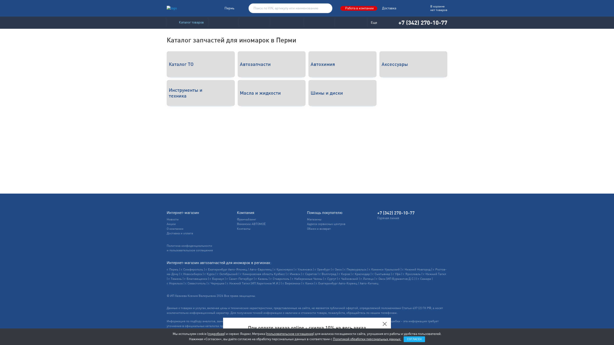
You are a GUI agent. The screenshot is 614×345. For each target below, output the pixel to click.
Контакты (243, 228)
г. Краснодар (361, 274)
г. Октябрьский (227, 274)
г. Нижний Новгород (416, 269)
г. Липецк (367, 279)
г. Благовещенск (195, 279)
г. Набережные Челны (307, 279)
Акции (171, 224)
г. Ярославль (412, 274)
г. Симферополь (192, 269)
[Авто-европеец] (286, 23)
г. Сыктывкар (381, 274)
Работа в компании (359, 8)
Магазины (314, 219)
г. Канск (308, 283)
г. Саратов (310, 274)
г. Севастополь (195, 283)
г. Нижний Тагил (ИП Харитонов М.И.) (253, 283)
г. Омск (337, 269)
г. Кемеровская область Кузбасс (262, 274)
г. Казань (261, 279)
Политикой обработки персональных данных (367, 339)
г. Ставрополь (279, 279)
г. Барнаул (217, 279)
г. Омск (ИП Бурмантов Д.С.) (395, 279)
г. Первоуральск (355, 269)
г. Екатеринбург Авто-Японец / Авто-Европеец (239, 269)
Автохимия (323, 64)
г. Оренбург (322, 269)
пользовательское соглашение (290, 334)
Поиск (326, 8)
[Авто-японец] (254, 23)
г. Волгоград (327, 274)
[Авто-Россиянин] (351, 23)
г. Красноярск (283, 269)
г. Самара (424, 279)
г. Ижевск (293, 274)
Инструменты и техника (185, 92)
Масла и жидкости (260, 93)
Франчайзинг (246, 219)
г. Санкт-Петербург (239, 279)
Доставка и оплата (180, 233)
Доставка (389, 8)
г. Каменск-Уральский (384, 269)
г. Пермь (172, 269)
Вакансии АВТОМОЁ (251, 224)
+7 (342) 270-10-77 (422, 22)
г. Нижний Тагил (434, 274)
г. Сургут (330, 279)
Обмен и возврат (319, 228)
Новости (173, 219)
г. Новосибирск (191, 274)
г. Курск (209, 274)
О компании (175, 228)
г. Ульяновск (303, 269)
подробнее (216, 334)
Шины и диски (327, 93)
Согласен (414, 339)
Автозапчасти (255, 64)
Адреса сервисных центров (326, 224)
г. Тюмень (175, 279)
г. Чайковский (348, 279)
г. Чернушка (216, 283)
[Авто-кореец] (223, 23)
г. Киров (344, 274)
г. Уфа (397, 274)
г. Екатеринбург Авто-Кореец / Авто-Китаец (347, 283)
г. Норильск (175, 283)
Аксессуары (395, 64)
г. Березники (292, 283)
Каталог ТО (181, 64)
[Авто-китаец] (319, 23)
